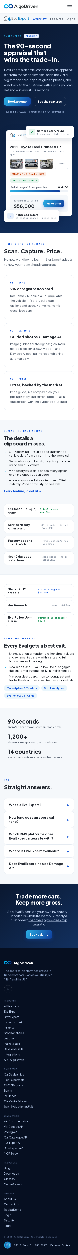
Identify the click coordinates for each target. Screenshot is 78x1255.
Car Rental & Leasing (17, 1101)
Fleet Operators (14, 1079)
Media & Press (13, 1184)
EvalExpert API (13, 1142)
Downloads (11, 1173)
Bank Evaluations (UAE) (18, 1106)
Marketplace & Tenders (22, 688)
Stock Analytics (54, 688)
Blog (7, 1168)
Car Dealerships (14, 1074)
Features (56, 18)
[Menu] (69, 7)
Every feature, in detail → (22, 491)
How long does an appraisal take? (31, 819)
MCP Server (11, 1153)
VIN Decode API (14, 1126)
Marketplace (12, 1043)
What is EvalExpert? (25, 805)
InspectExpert (13, 1022)
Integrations (12, 1054)
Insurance (10, 1096)
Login (7, 1215)
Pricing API (10, 1132)
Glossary (9, 1179)
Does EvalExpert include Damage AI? (36, 866)
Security (9, 1220)
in (8, 989)
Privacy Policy (60, 1244)
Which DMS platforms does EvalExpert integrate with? (31, 836)
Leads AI (9, 1038)
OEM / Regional (14, 1085)
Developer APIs (13, 1049)
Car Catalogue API (16, 1137)
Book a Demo (12, 1209)
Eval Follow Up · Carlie (20, 695)
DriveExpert (11, 1017)
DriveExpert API (13, 1148)
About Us (10, 1199)
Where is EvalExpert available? (34, 851)
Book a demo (17, 101)
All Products (11, 1006)
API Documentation (16, 1121)
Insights (9, 1027)
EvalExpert (11, 1011)
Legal (7, 1225)
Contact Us (11, 1204)
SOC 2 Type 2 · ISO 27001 (31, 1244)
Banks (8, 1090)
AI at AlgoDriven (14, 1059)
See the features (50, 101)
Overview (40, 18)
